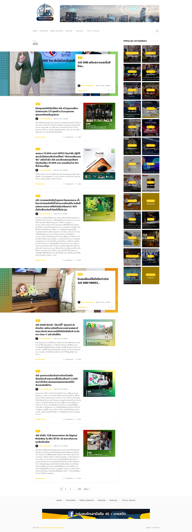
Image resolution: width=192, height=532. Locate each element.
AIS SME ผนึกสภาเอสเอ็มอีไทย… (94, 64)
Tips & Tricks (93, 31)
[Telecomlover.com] (45, 13)
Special (79, 31)
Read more (82, 91)
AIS (80, 57)
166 (79, 489)
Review (69, 31)
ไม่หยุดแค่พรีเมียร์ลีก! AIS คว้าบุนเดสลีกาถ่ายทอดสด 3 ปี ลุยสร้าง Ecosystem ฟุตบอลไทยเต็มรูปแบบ (56, 111)
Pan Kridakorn (87, 86)
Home (35, 31)
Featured (44, 31)
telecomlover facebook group (52, 527)
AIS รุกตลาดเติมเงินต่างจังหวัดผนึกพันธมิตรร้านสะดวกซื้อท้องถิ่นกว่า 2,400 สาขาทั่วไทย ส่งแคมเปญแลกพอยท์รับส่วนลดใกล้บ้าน (56, 380)
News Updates (56, 31)
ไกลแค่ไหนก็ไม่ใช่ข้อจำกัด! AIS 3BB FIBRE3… (93, 281)
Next (86, 489)
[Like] (112, 91)
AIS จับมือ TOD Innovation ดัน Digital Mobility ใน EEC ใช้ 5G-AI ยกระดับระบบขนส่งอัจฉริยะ (56, 439)
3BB (38, 104)
